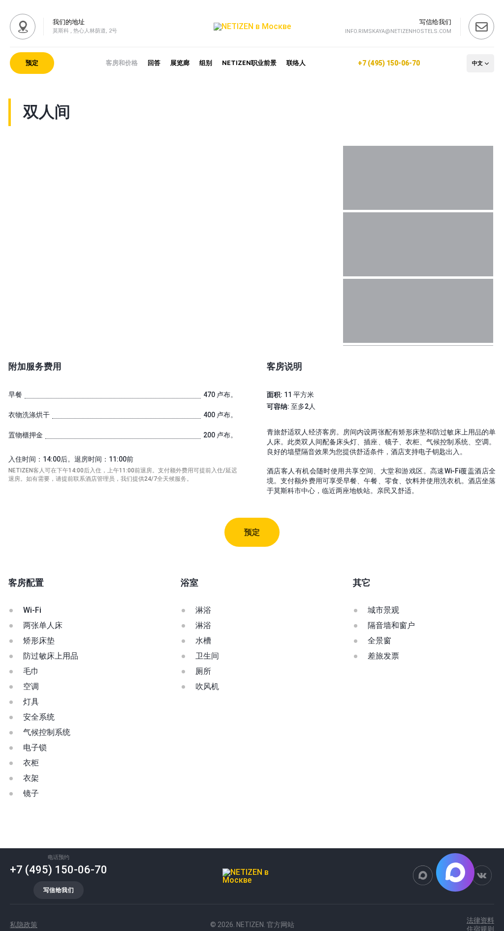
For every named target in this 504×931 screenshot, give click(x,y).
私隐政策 (23, 925)
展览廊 (179, 62)
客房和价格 (122, 62)
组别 (205, 62)
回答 (154, 62)
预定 (32, 62)
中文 (477, 63)
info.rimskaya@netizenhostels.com (398, 31)
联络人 (296, 62)
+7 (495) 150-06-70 (389, 63)
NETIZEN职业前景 (249, 62)
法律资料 (480, 920)
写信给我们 (58, 890)
